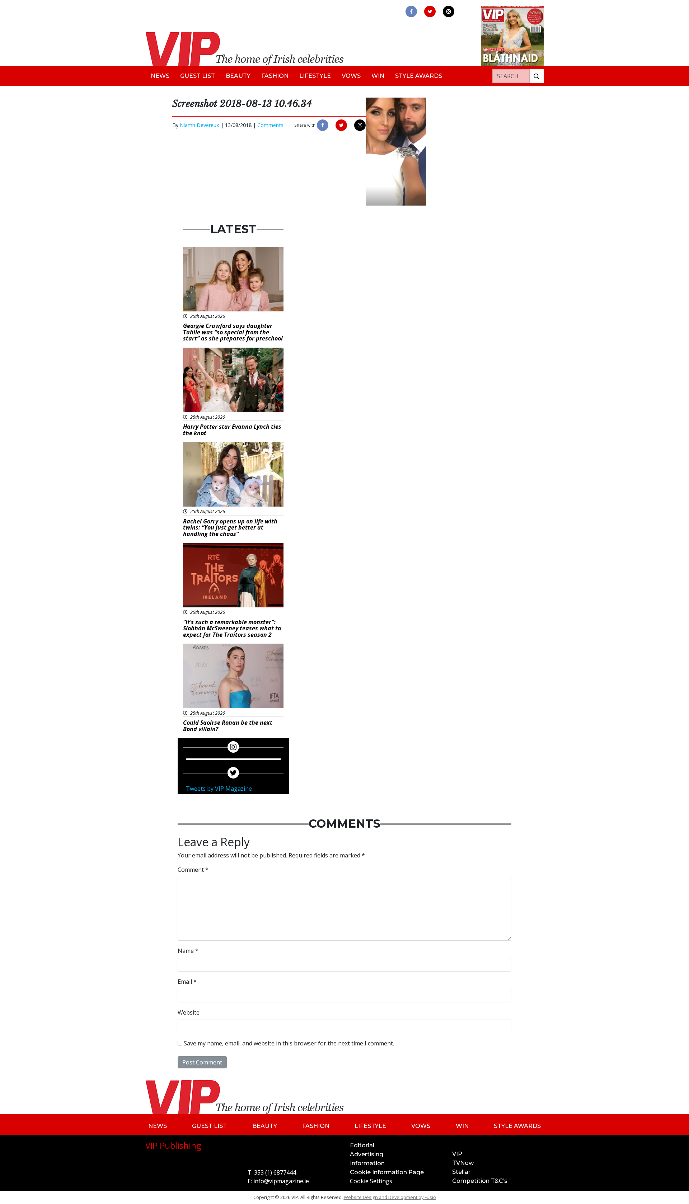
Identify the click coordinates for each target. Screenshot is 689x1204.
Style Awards (418, 75)
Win (377, 75)
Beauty (238, 75)
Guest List (197, 75)
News (160, 75)
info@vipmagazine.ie (281, 1181)
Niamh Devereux (199, 125)
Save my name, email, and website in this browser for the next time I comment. (289, 1043)
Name (188, 951)
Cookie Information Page (387, 1172)
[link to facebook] (411, 11)
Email (187, 982)
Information (367, 1163)
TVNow (463, 1163)
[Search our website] (536, 76)
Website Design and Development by (390, 1197)
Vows (351, 75)
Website (189, 1012)
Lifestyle (315, 75)
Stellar (461, 1171)
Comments (270, 125)
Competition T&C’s (479, 1180)
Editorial (362, 1145)
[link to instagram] (448, 11)
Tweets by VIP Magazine (219, 789)
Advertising (366, 1154)
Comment (193, 870)
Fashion (275, 75)
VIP (457, 1154)
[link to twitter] (430, 11)
